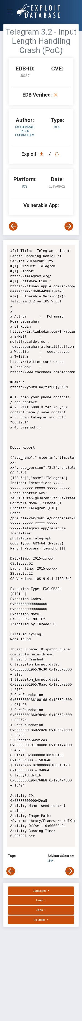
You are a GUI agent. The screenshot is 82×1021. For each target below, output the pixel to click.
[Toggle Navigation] (11, 11)
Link (50, 860)
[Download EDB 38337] (42, 154)
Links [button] (40, 900)
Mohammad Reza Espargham (24, 131)
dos (57, 127)
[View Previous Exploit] (13, 226)
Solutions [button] (40, 919)
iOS (24, 186)
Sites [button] (40, 910)
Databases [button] (40, 890)
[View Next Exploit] (68, 226)
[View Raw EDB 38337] (57, 154)
